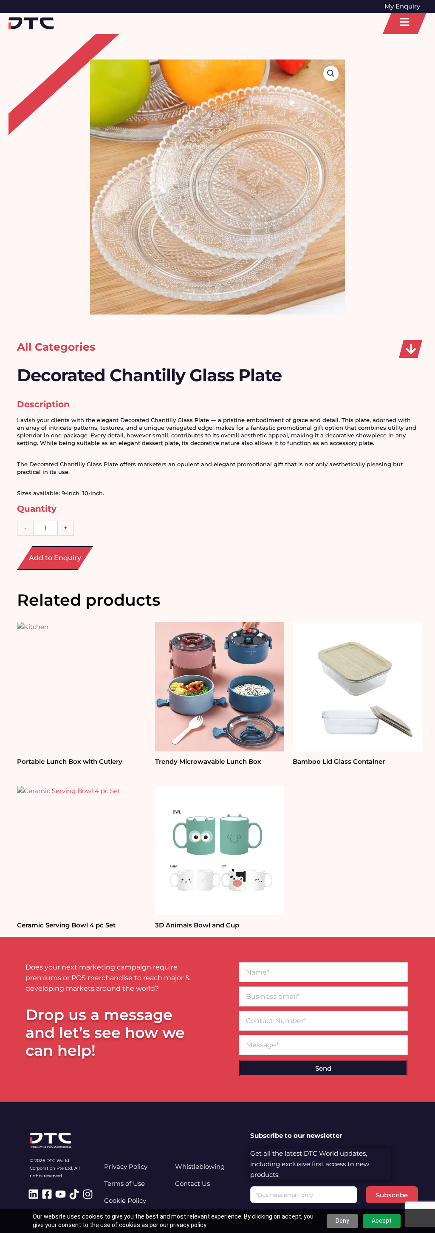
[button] (410, 349)
